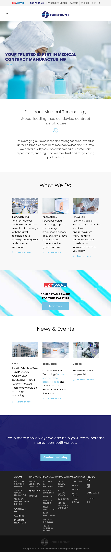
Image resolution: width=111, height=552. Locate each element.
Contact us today (55, 457)
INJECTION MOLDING (47, 501)
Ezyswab (33, 496)
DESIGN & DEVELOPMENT (49, 491)
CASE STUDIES (75, 500)
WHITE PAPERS (75, 494)
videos (55, 382)
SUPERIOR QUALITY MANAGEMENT (20, 493)
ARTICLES (76, 489)
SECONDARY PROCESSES (48, 520)
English (85, 3)
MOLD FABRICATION (48, 508)
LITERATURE (77, 481)
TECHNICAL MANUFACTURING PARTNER (21, 501)
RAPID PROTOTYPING (49, 514)
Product (34, 491)
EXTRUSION (47, 496)
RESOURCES (79, 476)
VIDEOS (75, 485)
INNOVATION (36, 476)
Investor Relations (57, 3)
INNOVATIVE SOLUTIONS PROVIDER (19, 484)
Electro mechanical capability (34, 484)
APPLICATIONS (66, 476)
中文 (94, 3)
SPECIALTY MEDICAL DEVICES (62, 493)
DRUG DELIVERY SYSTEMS (61, 484)
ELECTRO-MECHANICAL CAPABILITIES (63, 505)
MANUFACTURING (53, 476)
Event (16, 363)
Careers (74, 3)
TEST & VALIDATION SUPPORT (48, 528)
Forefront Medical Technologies (55, 548)
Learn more (9, 64)
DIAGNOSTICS (64, 499)
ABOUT (18, 476)
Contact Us (37, 3)
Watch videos (85, 379)
